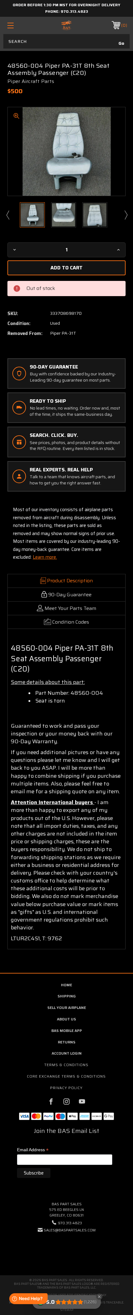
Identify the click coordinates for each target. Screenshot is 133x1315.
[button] (66, 1249)
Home (66, 985)
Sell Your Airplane (66, 1007)
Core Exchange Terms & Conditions (66, 1076)
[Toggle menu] (19, 25)
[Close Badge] (99, 1297)
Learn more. (45, 557)
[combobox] (66, 41)
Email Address (33, 1150)
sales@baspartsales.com (70, 1230)
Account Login (67, 1053)
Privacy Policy (66, 1088)
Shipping (67, 996)
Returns (66, 1042)
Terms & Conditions (66, 1065)
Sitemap (66, 1310)
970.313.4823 (74, 11)
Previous (7, 214)
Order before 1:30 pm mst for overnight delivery (66, 5)
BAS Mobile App (66, 1030)
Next (125, 214)
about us (66, 1019)
